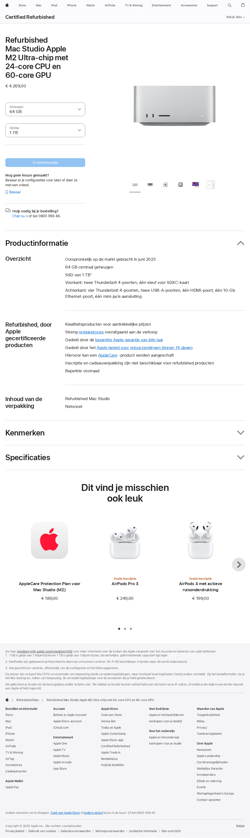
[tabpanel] (175, 105)
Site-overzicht (171, 831)
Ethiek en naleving (209, 781)
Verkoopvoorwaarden (110, 831)
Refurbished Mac (27, 700)
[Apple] (7, 699)
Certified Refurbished (29, 17)
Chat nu (20, 216)
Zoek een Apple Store (65, 813)
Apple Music (61, 756)
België (240, 826)
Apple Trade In (110, 752)
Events (201, 787)
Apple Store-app (112, 740)
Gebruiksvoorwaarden (76, 831)
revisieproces (91, 332)
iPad (8, 727)
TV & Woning (14, 752)
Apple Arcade (62, 762)
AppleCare (107, 355)
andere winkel (93, 813)
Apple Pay (12, 787)
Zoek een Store (111, 715)
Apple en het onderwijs (164, 737)
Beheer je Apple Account (69, 715)
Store (9, 715)
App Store (60, 768)
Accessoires (13, 765)
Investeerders (206, 774)
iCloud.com (61, 727)
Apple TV (59, 750)
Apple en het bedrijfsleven (166, 715)
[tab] (135, 185)
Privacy (202, 727)
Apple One (60, 743)
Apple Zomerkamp (113, 733)
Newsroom (204, 750)
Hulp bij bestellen (112, 765)
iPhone (10, 733)
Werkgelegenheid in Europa (215, 793)
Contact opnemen (209, 800)
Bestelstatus (109, 759)
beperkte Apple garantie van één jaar (129, 339)
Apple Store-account (67, 721)
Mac (8, 721)
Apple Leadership (208, 756)
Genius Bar (108, 721)
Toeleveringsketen (209, 733)
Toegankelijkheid (208, 715)
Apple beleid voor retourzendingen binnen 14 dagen (145, 347)
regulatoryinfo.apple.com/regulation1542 (44, 651)
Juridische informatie (143, 831)
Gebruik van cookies (42, 831)
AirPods (10, 746)
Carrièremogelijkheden (212, 762)
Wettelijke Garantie (210, 768)
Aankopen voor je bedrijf (165, 721)
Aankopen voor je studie (165, 743)
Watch (9, 740)
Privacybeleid (14, 831)
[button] (229, 5)
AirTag (9, 759)
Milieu (201, 721)
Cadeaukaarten (15, 771)
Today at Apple (111, 727)
